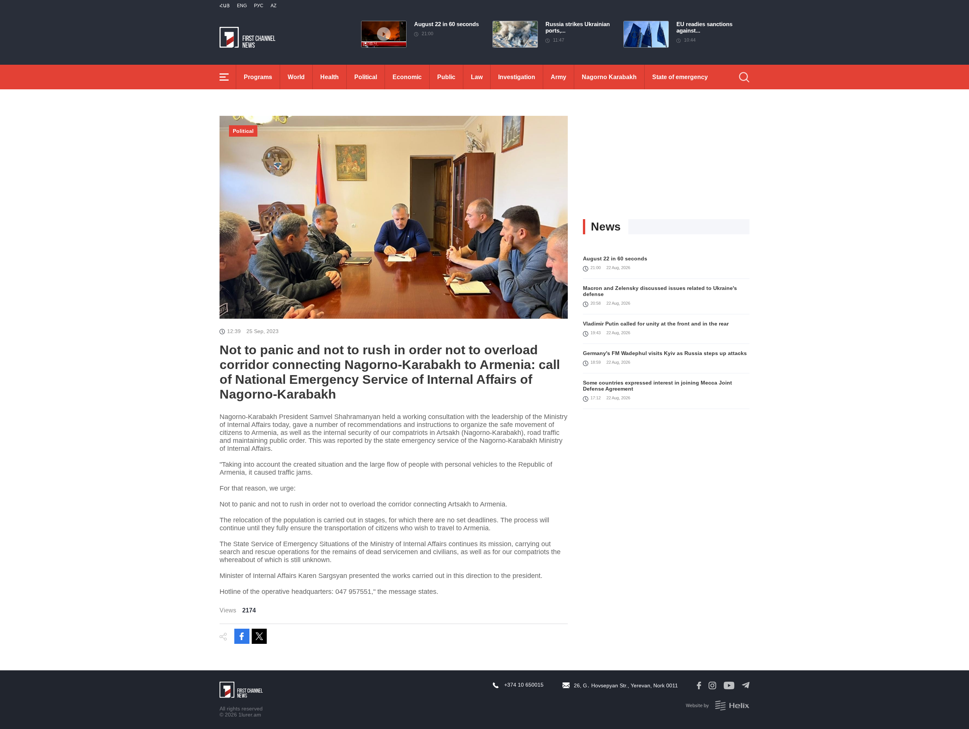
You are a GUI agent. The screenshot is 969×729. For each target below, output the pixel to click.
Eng (242, 5)
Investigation (516, 77)
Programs (258, 77)
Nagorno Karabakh (609, 77)
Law (477, 77)
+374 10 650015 (524, 685)
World (296, 77)
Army (558, 77)
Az (273, 5)
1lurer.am (249, 715)
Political (365, 77)
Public (446, 77)
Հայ (225, 5)
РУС (258, 5)
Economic (407, 77)
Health (329, 77)
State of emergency (680, 77)
